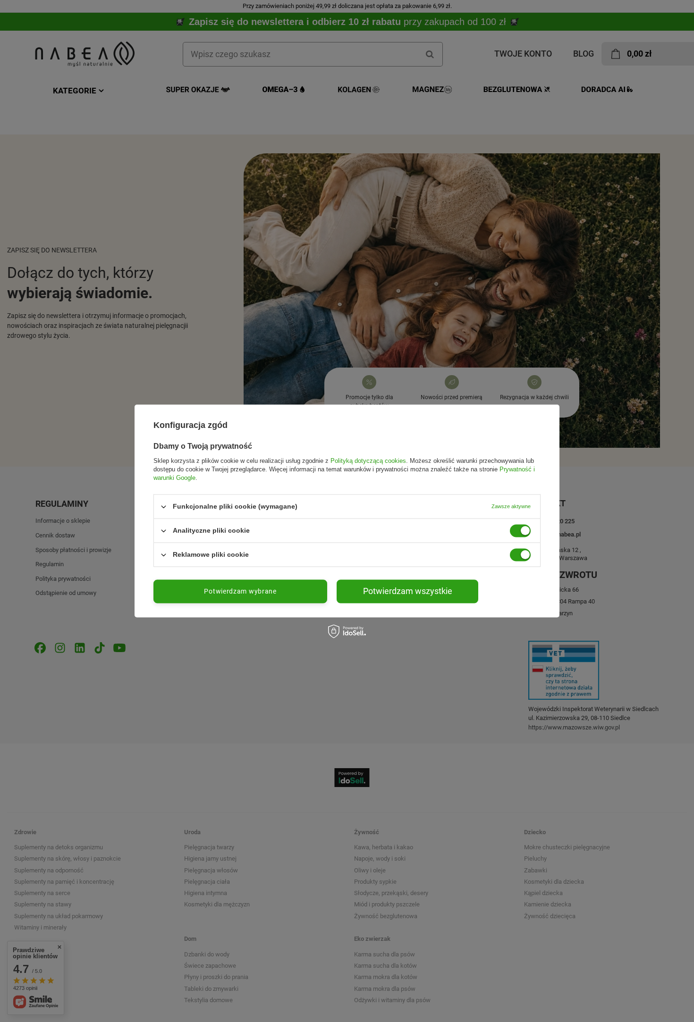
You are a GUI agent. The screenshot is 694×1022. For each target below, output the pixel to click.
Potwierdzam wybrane (240, 591)
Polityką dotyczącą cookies (368, 460)
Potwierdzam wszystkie (407, 591)
